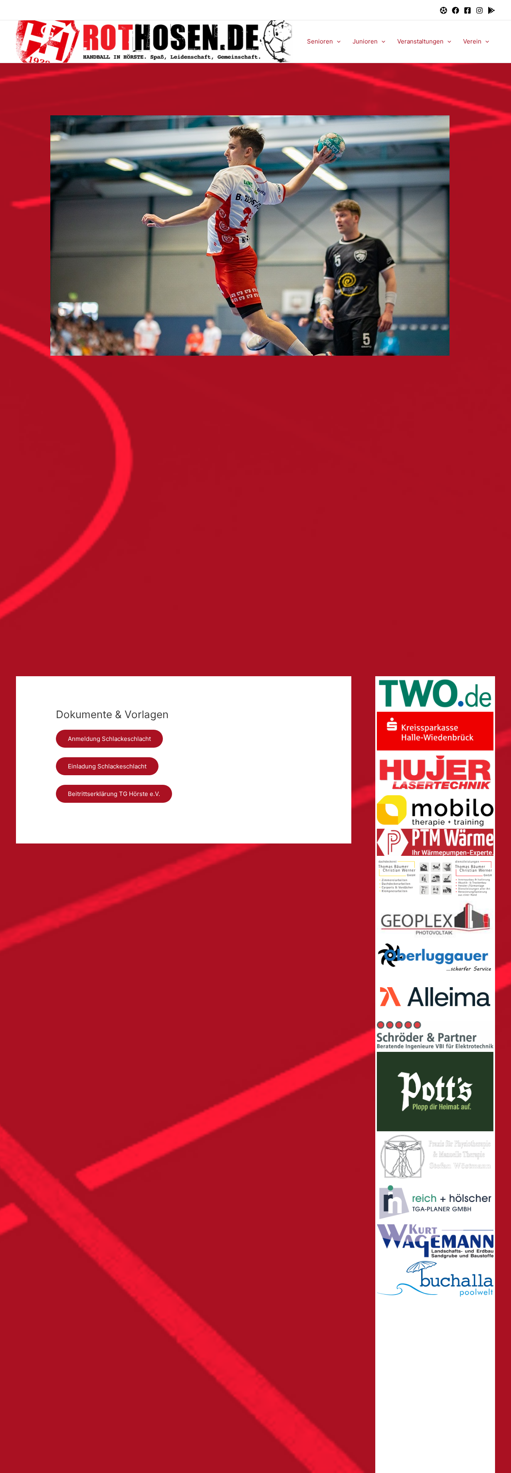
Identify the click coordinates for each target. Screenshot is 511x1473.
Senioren (320, 41)
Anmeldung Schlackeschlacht (109, 738)
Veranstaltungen (420, 41)
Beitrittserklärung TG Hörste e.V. (114, 794)
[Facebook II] (467, 10)
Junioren (365, 41)
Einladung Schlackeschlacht (107, 766)
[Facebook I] (455, 10)
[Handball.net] (443, 10)
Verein (472, 41)
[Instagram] (479, 10)
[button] (337, 41)
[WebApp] (491, 10)
